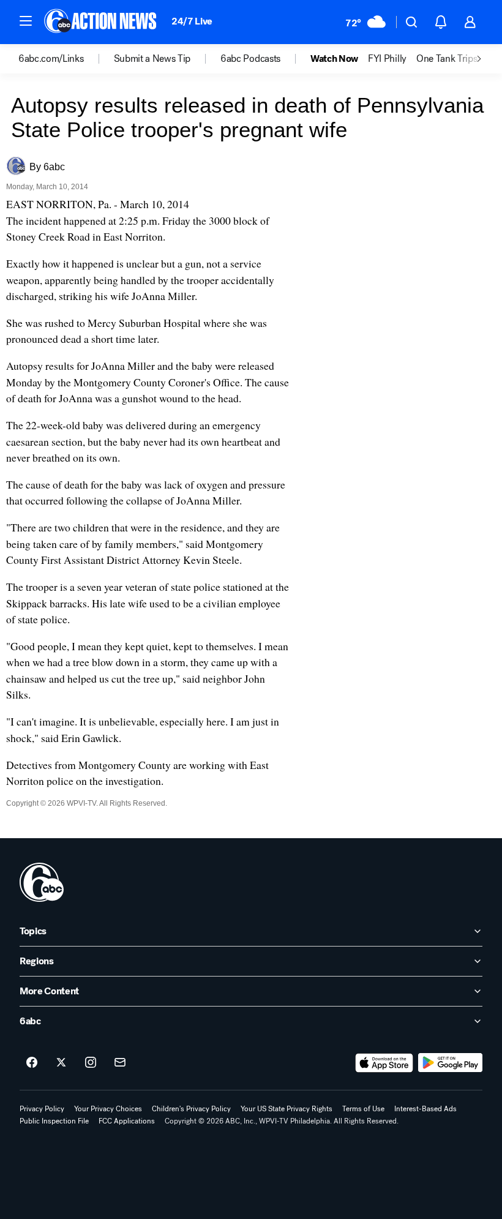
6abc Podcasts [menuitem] (250, 58)
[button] (26, 21)
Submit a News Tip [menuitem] (152, 58)
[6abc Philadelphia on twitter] (61, 1063)
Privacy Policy (42, 1108)
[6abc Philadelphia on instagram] (90, 1063)
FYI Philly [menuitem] (387, 58)
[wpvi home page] (42, 882)
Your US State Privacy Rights (286, 1108)
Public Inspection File (54, 1121)
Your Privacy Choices (108, 1108)
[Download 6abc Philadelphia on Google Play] (450, 1063)
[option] (66, 58)
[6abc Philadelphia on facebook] (32, 1063)
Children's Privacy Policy (191, 1108)
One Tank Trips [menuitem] (447, 58)
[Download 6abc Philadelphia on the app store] (384, 1063)
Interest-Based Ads (425, 1108)
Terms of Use (363, 1108)
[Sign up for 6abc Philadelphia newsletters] (120, 1063)
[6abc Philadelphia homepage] (101, 22)
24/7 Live (191, 21)
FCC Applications (127, 1121)
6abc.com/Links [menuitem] (51, 58)
